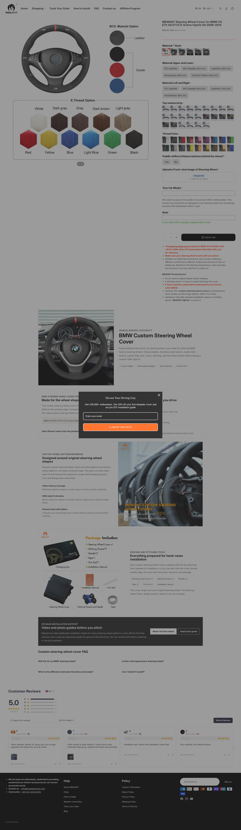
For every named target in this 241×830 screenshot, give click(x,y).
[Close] (159, 395)
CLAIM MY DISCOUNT (120, 427)
